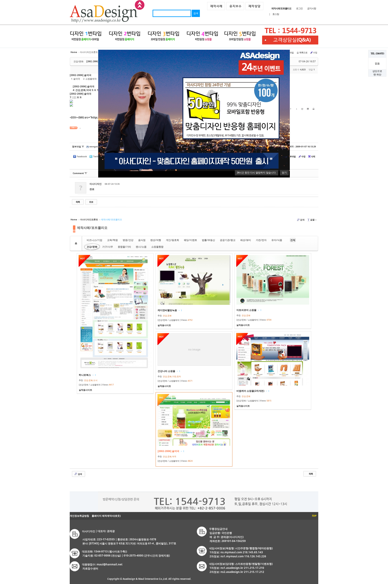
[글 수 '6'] (76, 243)
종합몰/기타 (124, 246)
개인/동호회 (172, 240)
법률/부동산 (208, 240)
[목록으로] (313, 109)
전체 (292, 240)
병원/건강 (128, 240)
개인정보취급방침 (79, 515)
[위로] (291, 109)
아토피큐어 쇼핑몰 (246, 310)
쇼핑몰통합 (157, 246)
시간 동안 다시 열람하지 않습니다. (256, 172)
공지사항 (311, 8)
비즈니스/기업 (94, 240)
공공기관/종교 (227, 240)
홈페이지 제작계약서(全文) (106, 515)
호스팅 (275, 14)
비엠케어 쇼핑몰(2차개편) (250, 391)
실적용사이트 (85, 389)
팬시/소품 (141, 246)
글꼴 (311, 219)
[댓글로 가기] (302, 109)
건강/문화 (92, 246)
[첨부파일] (308, 109)
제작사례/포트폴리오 (92, 227)
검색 (302, 219)
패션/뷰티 (245, 240)
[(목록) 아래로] (296, 109)
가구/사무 (107, 246)
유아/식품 (276, 240)
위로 (91, 201)
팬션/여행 (155, 240)
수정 (315, 52)
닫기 (284, 172)
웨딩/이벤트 (190, 240)
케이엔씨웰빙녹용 (167, 310)
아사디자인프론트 (89, 52)
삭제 (313, 156)
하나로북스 (85, 375)
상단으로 (377, 71)
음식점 (142, 240)
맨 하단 (377, 74)
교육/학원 (112, 240)
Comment (80, 173)
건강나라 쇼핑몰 (166, 371)
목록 (78, 201)
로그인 (299, 8)
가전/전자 (261, 240)
